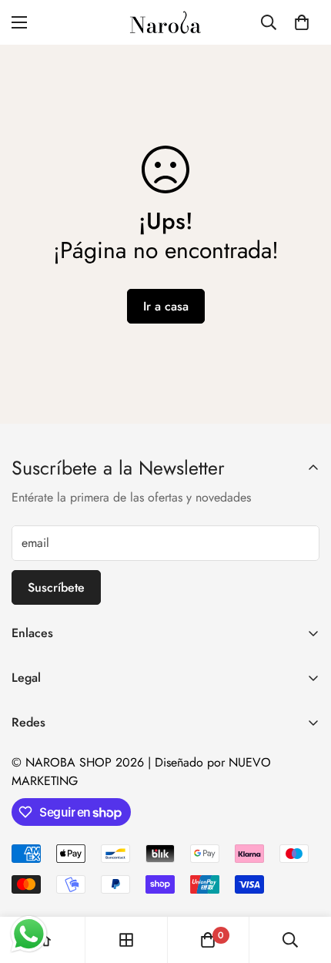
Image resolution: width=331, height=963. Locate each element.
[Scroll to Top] (303, 881)
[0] (301, 22)
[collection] (126, 940)
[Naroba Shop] (165, 22)
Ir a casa (166, 306)
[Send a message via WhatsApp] (29, 934)
